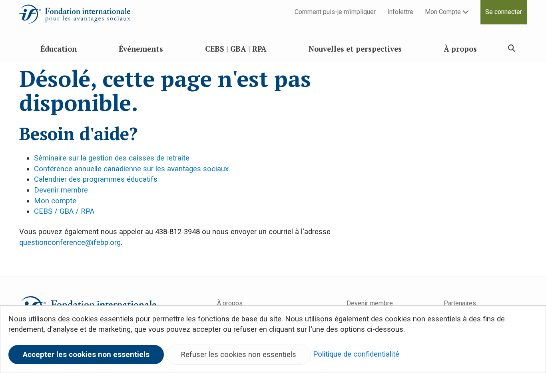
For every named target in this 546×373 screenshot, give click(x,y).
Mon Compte (443, 12)
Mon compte (55, 201)
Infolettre (400, 12)
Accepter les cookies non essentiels (86, 354)
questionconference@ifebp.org (70, 242)
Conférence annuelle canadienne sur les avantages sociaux (131, 168)
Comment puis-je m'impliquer (335, 12)
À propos (230, 303)
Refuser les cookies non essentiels (238, 354)
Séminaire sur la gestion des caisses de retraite (111, 158)
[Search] (511, 48)
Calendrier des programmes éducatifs (95, 179)
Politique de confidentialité (356, 354)
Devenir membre (61, 190)
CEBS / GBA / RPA (64, 211)
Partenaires (460, 303)
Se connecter (503, 12)
